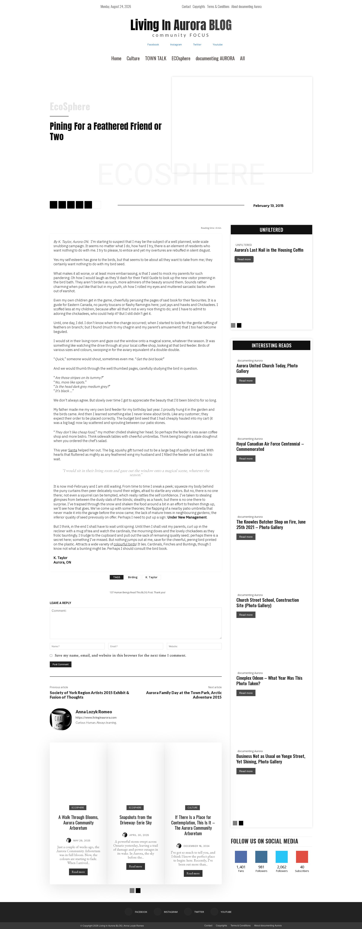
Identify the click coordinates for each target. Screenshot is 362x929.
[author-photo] (69, 840)
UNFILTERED (244, 245)
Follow (267, 852)
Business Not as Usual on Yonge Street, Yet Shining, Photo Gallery (270, 758)
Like (241, 852)
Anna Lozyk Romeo (94, 712)
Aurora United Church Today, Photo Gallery (267, 368)
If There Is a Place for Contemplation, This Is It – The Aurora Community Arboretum (193, 825)
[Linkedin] (79, 205)
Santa (72, 450)
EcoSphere (70, 106)
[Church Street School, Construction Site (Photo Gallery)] (271, 641)
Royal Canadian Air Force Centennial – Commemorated (270, 446)
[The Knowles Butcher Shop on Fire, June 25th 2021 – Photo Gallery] (271, 563)
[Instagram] (165, 44)
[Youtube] (207, 44)
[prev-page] (132, 890)
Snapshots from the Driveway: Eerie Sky (136, 820)
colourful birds (125, 544)
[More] (97, 205)
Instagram (176, 44)
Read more (78, 872)
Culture (192, 807)
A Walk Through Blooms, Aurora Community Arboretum (78, 822)
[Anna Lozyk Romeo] (61, 720)
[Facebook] (142, 44)
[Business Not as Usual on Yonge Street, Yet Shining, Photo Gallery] (271, 797)
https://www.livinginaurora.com (96, 717)
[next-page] (138, 890)
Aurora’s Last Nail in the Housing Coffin (269, 249)
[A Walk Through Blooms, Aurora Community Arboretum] (78, 771)
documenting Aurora (250, 360)
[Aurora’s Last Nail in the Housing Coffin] (271, 292)
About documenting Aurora (268, 925)
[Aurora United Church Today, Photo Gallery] (271, 407)
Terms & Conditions (241, 925)
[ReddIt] (88, 205)
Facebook (153, 44)
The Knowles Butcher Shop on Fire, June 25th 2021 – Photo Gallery (271, 524)
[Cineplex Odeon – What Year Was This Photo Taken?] (271, 719)
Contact (208, 925)
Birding (132, 577)
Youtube (218, 44)
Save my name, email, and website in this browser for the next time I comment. (120, 655)
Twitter (197, 44)
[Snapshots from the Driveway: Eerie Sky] (135, 771)
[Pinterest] (71, 205)
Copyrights (221, 925)
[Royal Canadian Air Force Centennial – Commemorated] (271, 485)
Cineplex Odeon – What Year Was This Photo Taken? (269, 680)
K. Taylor (151, 577)
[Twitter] (188, 44)
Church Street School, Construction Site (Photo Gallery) (267, 602)
